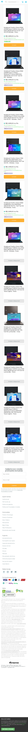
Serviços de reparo (7, 561)
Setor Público (6, 520)
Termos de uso (6, 502)
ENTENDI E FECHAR (8, 729)
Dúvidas (4, 548)
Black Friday (5, 525)
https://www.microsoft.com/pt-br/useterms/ (11, 628)
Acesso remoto (6, 546)
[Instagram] (8, 572)
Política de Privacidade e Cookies (11, 507)
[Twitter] (11, 572)
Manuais (4, 553)
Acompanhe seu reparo (8, 540)
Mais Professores (6, 527)
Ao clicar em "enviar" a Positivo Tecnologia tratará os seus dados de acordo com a (13, 490)
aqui (23, 724)
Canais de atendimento (8, 543)
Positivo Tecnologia (7, 515)
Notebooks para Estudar (8, 530)
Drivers (4, 551)
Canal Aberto (5, 564)
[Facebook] (4, 572)
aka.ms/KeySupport (16, 619)
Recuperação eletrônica (8, 556)
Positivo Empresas (7, 517)
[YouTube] (15, 572)
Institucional (5, 499)
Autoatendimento (7, 538)
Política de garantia (7, 504)
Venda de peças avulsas (8, 558)
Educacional (5, 522)
